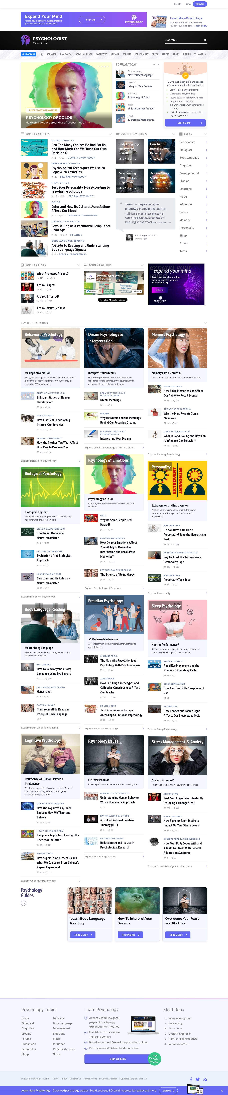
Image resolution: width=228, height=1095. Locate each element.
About (64, 1078)
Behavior (52, 54)
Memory (185, 220)
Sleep (155, 54)
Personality (142, 54)
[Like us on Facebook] (191, 1078)
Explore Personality (159, 593)
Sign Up (200, 4)
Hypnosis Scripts (128, 1078)
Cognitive (101, 54)
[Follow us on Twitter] (197, 1078)
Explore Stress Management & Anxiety (170, 866)
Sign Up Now (134, 1059)
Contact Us (75, 1078)
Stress (165, 54)
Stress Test (175, 1028)
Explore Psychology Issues (99, 856)
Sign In (177, 4)
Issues (184, 212)
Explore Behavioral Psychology (39, 460)
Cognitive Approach (179, 1033)
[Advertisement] (114, 971)
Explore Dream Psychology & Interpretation (109, 447)
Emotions (186, 189)
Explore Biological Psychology (38, 596)
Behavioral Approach (180, 1018)
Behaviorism (187, 142)
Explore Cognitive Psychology (38, 880)
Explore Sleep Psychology (163, 729)
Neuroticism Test (178, 1044)
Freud (183, 196)
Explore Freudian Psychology (101, 728)
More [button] (199, 54)
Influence (186, 204)
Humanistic (29, 1044)
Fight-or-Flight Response (183, 1038)
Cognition (186, 165)
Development (61, 1028)
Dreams (114, 54)
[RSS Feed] (205, 1078)
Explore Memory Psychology (164, 454)
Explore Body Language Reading (39, 727)
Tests (176, 54)
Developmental (189, 173)
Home (25, 1018)
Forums (127, 54)
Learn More (183, 122)
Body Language (83, 54)
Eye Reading (175, 1023)
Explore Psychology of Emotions (103, 588)
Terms (90, 1078)
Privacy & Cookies (108, 1078)
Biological (66, 54)
